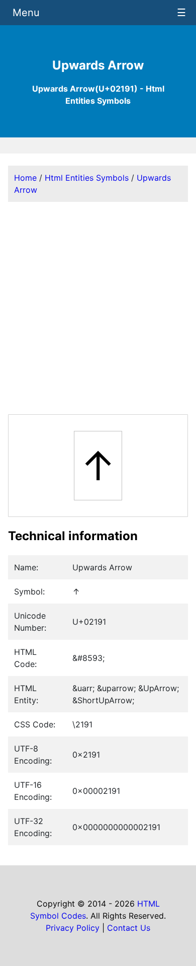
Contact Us (128, 928)
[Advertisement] (98, 308)
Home (25, 178)
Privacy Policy (73, 928)
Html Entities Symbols (87, 178)
